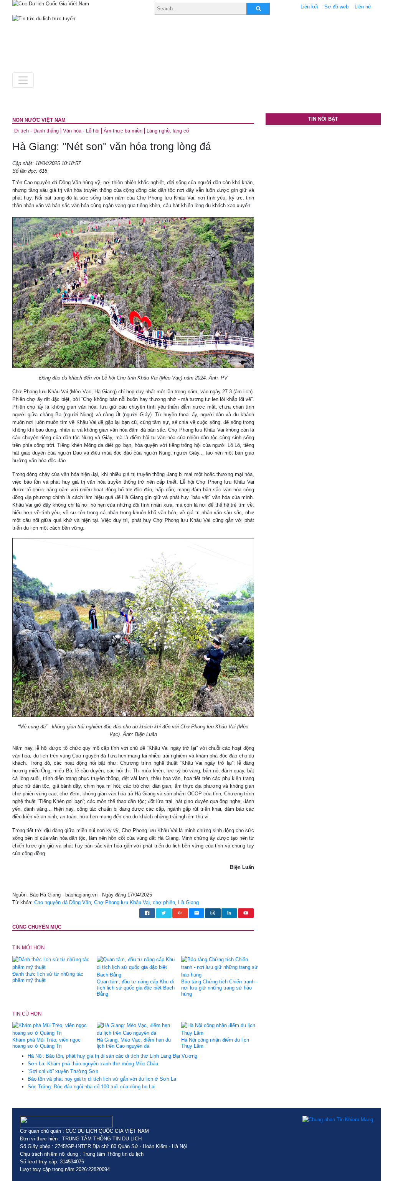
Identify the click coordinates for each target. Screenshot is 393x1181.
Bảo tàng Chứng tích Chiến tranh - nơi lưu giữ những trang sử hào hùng (219, 988)
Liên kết (309, 7)
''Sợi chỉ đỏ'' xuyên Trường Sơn (63, 1071)
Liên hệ (363, 7)
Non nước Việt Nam (39, 120)
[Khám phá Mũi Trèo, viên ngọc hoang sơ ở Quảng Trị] (51, 1029)
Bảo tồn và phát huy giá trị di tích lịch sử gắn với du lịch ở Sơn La (102, 1079)
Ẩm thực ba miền (123, 131)
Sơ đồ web (336, 7)
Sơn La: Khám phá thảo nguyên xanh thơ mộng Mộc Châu (93, 1063)
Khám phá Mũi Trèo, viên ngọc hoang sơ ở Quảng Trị (46, 1043)
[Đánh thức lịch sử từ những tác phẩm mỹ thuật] (51, 963)
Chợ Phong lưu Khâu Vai (122, 902)
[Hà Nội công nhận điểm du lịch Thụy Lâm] (220, 1029)
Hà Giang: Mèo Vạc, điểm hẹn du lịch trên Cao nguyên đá (134, 1043)
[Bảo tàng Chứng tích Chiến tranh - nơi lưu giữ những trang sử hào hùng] (220, 967)
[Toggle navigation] (23, 80)
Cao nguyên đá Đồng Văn (62, 902)
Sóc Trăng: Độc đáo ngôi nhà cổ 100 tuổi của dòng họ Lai (91, 1086)
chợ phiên (164, 902)
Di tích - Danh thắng (36, 131)
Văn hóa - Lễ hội (81, 131)
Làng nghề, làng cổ (168, 131)
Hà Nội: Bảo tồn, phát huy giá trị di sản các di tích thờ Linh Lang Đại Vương (112, 1056)
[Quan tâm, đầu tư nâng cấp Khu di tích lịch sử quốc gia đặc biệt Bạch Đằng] (136, 967)
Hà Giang (188, 902)
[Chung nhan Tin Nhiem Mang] (337, 1120)
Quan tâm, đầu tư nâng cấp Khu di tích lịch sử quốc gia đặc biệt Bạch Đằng (136, 988)
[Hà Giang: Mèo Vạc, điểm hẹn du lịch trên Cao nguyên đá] (136, 1029)
